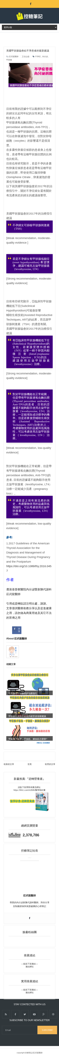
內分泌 (45, 56)
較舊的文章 (50, 764)
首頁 (30, 764)
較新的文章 (9, 764)
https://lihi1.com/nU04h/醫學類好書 (29, 790)
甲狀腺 (9, 59)
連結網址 (29, 966)
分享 (19, 630)
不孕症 (38, 56)
